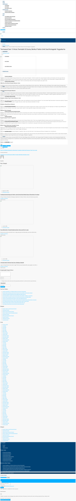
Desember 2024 (6, 352)
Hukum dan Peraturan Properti (10, 126)
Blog (3, 15)
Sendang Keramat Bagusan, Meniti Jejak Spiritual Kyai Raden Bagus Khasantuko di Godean (19, 194)
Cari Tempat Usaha (8, 8)
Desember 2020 (6, 419)
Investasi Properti (6, 314)
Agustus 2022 (5, 391)
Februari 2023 (5, 382)
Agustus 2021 (5, 407)
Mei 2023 (4, 378)
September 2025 (6, 339)
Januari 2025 (5, 350)
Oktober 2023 (5, 371)
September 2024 (6, 356)
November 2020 (6, 420)
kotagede (4, 145)
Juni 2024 (4, 360)
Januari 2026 (5, 334)
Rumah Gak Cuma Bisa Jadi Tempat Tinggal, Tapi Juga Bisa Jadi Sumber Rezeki (17, 292)
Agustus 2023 (5, 374)
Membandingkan (3, 477)
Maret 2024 (5, 364)
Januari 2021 (5, 417)
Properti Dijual (5, 9)
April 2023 (4, 380)
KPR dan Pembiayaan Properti (10, 19)
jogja (1, 145)
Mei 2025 (4, 345)
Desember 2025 (6, 335)
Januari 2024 (5, 367)
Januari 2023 (5, 384)
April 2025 (4, 346)
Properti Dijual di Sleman (7, 459)
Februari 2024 (5, 366)
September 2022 (6, 389)
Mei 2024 (4, 362)
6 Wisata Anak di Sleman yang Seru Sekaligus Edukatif (12, 262)
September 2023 (6, 373)
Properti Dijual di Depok (7, 455)
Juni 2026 (4, 327)
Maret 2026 (5, 331)
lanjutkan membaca (4, 198)
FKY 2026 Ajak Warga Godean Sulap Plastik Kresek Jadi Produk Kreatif (16, 301)
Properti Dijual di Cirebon (7, 453)
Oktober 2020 (5, 421)
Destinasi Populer (8, 26)
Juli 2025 (4, 342)
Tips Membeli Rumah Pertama (10, 16)
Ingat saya (4, 486)
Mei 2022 (4, 395)
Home (4, 1)
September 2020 (6, 423)
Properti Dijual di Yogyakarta (8, 460)
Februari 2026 (5, 332)
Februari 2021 (5, 416)
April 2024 (4, 363)
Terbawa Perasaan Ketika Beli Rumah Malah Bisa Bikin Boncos (14, 294)
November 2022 (6, 387)
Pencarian (3, 286)
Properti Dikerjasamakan (9, 12)
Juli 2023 (4, 375)
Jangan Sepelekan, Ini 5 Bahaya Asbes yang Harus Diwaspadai (14, 291)
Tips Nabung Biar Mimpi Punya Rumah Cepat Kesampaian (13, 304)
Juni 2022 (4, 394)
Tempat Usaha (5, 447)
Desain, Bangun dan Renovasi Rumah (11, 23)
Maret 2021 (5, 414)
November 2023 (6, 370)
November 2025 (6, 337)
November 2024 (6, 353)
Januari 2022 (5, 400)
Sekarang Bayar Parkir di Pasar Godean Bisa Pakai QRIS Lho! (14, 302)
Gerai (4, 13)
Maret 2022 (5, 398)
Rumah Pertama (6, 317)
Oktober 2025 (5, 338)
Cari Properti (5, 4)
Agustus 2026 (5, 324)
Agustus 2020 (5, 424)
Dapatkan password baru (5, 499)
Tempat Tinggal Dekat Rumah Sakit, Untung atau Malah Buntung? (15, 298)
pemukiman (8, 145)
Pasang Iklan (3, 29)
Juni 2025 (4, 344)
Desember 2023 (6, 369)
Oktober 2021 (5, 405)
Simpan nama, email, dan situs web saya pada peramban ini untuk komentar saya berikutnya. (19, 280)
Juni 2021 (4, 410)
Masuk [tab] (4, 479)
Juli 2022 (4, 392)
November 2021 (6, 403)
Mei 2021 (4, 412)
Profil (4, 2)
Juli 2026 (4, 325)
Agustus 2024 (5, 357)
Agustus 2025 (5, 341)
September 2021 (6, 406)
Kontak (4, 27)
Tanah (4, 446)
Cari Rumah (7, 5)
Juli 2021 (4, 409)
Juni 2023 (4, 377)
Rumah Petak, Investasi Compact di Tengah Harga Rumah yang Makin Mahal (17, 297)
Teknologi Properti (8, 22)
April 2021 (4, 413)
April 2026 (4, 330)
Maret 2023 (5, 381)
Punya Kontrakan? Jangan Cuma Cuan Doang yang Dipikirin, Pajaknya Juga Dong (17, 295)
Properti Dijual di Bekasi (7, 452)
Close (8, 477)
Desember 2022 (6, 385)
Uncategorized (5, 319)
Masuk (2, 487)
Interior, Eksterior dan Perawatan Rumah (12, 20)
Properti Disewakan (8, 76)
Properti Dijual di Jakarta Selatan (8, 456)
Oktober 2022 (5, 388)
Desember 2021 (6, 402)
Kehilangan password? (10, 486)
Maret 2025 (5, 348)
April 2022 (4, 396)
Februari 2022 (5, 399)
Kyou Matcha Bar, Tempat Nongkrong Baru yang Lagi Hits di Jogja (14, 229)
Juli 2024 (4, 359)
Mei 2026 (4, 328)
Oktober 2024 (5, 355)
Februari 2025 (5, 349)
